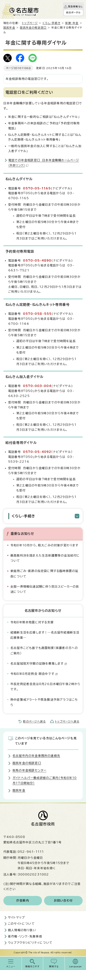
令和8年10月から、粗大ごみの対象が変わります (44, 545)
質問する (54, 966)
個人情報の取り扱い (22, 930)
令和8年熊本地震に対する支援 (32, 622)
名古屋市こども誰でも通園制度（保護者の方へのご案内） (44, 650)
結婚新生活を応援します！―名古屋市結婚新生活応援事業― (44, 635)
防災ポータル (73, 12)
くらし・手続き (51, 23)
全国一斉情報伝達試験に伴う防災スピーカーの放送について (44, 589)
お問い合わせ (63, 900)
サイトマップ (16, 917)
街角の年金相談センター (29, 770)
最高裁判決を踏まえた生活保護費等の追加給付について (45, 558)
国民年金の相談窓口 (33, 27)
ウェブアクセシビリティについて (30, 942)
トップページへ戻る (67, 721)
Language (75, 966)
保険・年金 (71, 23)
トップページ (30, 23)
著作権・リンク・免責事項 (25, 936)
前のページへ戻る (34, 721)
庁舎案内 (22, 900)
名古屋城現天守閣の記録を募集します (36, 663)
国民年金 (9, 27)
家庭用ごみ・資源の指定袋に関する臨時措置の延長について (44, 573)
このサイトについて (21, 923)
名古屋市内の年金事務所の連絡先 (36, 755)
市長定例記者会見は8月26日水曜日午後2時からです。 (45, 687)
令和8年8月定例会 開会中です (32, 673)
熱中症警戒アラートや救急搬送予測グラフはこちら (44, 702)
